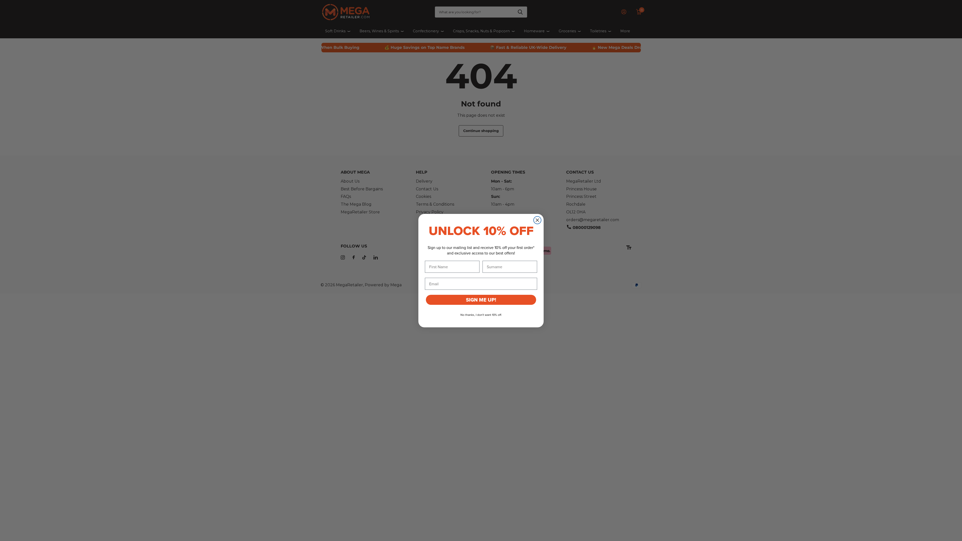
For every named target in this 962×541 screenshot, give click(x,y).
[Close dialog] (537, 220)
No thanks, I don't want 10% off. (481, 315)
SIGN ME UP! (481, 300)
